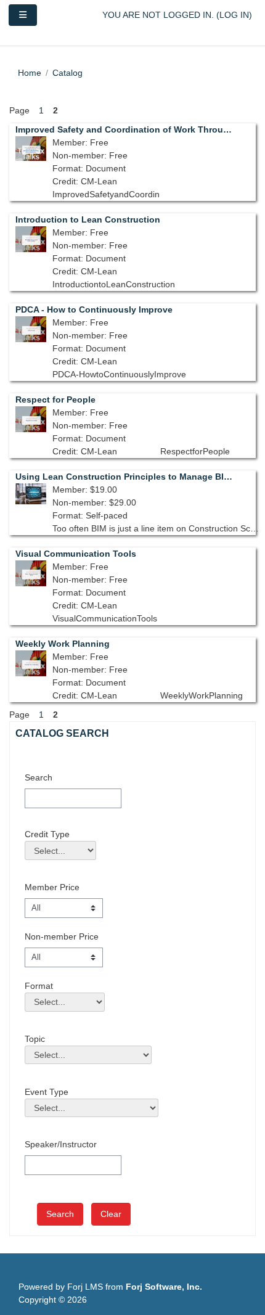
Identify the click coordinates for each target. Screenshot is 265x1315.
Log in (234, 15)
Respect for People (55, 399)
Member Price (52, 887)
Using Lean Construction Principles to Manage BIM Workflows (123, 476)
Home (29, 73)
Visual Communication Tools (75, 554)
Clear (110, 1214)
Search (38, 777)
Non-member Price (62, 936)
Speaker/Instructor (61, 1144)
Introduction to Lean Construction (87, 219)
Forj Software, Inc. (164, 1287)
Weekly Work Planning (62, 644)
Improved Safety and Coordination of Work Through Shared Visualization (123, 129)
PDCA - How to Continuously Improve (94, 309)
